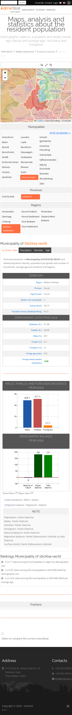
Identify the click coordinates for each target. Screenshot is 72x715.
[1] (16, 493)
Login (55, 2)
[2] (32, 493)
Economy (40, 9)
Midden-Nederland (24, 51)
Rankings (50, 9)
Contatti (48, 2)
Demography (28, 9)
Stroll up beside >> (60, 132)
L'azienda (39, 2)
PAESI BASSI (7, 51)
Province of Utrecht (46, 51)
